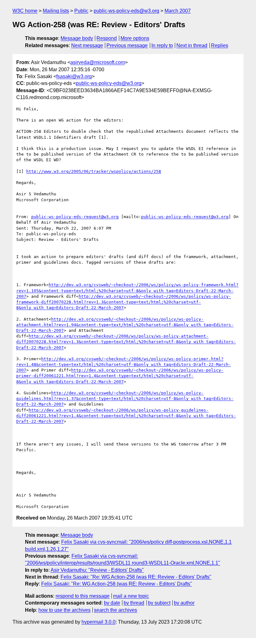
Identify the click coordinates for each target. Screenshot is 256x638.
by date (112, 603)
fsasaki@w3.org (74, 76)
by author (184, 603)
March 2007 (178, 10)
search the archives (115, 610)
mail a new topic (131, 596)
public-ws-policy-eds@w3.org (126, 10)
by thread (134, 603)
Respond (106, 38)
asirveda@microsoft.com (97, 62)
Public (81, 10)
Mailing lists (56, 10)
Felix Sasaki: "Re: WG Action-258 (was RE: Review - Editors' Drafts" (136, 577)
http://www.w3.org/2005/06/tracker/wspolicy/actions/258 (93, 171)
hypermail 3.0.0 (98, 622)
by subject (159, 603)
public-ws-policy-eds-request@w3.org (75, 216)
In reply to (162, 45)
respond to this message (83, 596)
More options (135, 38)
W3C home (24, 10)
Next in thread (191, 45)
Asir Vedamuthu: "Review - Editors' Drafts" (97, 570)
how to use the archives (64, 610)
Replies (219, 45)
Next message (87, 45)
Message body (77, 38)
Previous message (127, 45)
